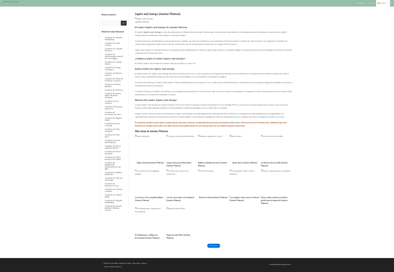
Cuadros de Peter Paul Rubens (112, 141)
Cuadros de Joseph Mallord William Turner (113, 208)
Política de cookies (125, 263)
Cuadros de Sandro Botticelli (113, 173)
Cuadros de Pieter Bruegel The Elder (113, 158)
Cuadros (371, 3)
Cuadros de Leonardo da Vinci (113, 113)
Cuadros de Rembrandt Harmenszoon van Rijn (113, 165)
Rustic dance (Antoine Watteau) (244, 163)
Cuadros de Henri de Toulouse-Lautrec (114, 79)
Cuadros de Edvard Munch (113, 74)
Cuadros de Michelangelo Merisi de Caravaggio (114, 56)
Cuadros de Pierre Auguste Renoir (113, 147)
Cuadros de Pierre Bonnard (113, 152)
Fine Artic (235, 122)
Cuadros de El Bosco (114, 90)
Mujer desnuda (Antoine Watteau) (150, 163)
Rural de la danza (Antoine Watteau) (213, 197)
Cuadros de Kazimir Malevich (113, 107)
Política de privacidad (111, 263)
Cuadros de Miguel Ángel (113, 119)
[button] (392, 3)
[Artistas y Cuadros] (13, 3)
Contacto (144, 263)
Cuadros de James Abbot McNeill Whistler (113, 95)
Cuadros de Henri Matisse (113, 85)
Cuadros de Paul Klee (112, 135)
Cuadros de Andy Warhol (112, 44)
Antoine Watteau (142, 22)
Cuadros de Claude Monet (113, 63)
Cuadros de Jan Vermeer (111, 102)
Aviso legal (136, 263)
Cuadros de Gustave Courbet (114, 190)
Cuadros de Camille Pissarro (113, 50)
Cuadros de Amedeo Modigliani (114, 38)
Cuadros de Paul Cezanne (112, 124)
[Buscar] (124, 23)
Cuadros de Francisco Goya (112, 184)
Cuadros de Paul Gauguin (112, 130)
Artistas (361, 3)
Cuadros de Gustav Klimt (113, 196)
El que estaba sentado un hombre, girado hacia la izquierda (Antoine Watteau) (274, 200)
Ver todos (213, 245)
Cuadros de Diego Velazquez (113, 68)
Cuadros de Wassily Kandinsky (113, 201)
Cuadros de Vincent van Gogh (113, 179)
